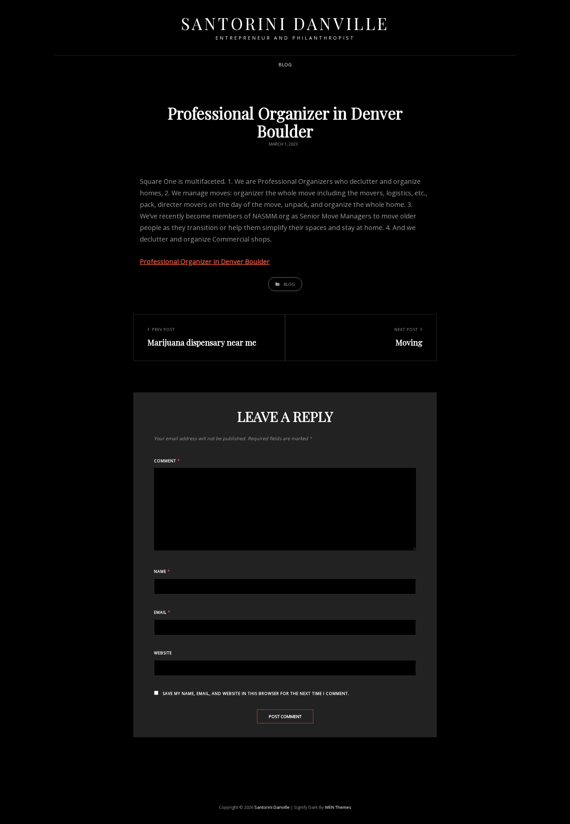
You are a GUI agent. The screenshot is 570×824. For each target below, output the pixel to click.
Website (163, 653)
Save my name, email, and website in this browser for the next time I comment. (256, 693)
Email (162, 612)
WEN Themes (338, 807)
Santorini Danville (285, 23)
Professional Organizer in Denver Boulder (205, 261)
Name (162, 571)
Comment (167, 461)
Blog (285, 64)
